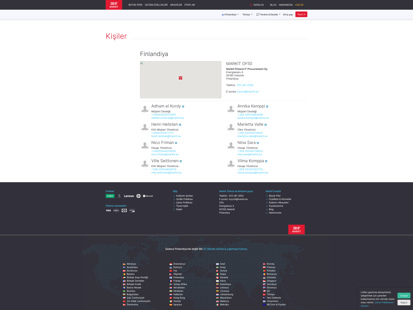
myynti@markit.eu (248, 91)
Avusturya (132, 270)
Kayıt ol (301, 14)
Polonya (271, 267)
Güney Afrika (180, 284)
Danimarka (132, 304)
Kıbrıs (223, 280)
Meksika (224, 304)
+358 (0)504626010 (163, 169)
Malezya (224, 301)
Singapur (271, 280)
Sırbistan (271, 277)
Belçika (130, 274)
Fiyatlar (190, 4)
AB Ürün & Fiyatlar (276, 304)
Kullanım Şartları (184, 195)
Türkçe (246, 14)
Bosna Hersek (134, 287)
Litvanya (224, 291)
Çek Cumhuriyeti (135, 297)
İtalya (223, 274)
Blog (273, 4)
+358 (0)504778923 (250, 151)
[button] (180, 78)
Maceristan (226, 297)
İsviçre (223, 270)
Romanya (272, 274)
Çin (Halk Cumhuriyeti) (138, 301)
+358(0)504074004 (163, 151)
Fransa (177, 280)
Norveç (271, 263)
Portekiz (271, 270)
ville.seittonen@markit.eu (166, 172)
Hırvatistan (179, 287)
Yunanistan (272, 301)
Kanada (224, 277)
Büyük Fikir (135, 4)
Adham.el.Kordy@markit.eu (167, 117)
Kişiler (299, 4)
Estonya (177, 267)
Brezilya (131, 291)
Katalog (259, 4)
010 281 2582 (245, 85)
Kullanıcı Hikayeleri (278, 202)
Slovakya (272, 284)
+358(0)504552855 (163, 114)
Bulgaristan (133, 294)
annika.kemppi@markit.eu (253, 117)
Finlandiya (178, 277)
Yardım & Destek (269, 14)
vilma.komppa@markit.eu (252, 172)
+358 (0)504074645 (250, 132)
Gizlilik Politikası (184, 199)
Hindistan (178, 291)
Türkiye (271, 294)
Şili (268, 291)
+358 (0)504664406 (250, 114)
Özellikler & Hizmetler (280, 199)
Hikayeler (176, 4)
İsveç (223, 267)
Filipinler (177, 274)
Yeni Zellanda (274, 297)
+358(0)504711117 (162, 132)
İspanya (177, 304)
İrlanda (177, 301)
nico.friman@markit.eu (165, 154)
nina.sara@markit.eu (249, 154)
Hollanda (178, 294)
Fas (175, 270)
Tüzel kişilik (182, 205)
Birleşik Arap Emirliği (137, 277)
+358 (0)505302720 (250, 169)
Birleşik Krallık (134, 284)
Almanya (131, 263)
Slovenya (272, 287)
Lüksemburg (226, 294)
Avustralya (132, 267)
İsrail (222, 263)
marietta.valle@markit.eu (252, 136)
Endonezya (179, 263)
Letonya (224, 287)
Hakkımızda (286, 4)
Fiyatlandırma (276, 205)
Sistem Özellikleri (156, 4)
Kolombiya (225, 284)
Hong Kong (179, 297)
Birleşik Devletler (135, 280)
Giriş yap (288, 14)
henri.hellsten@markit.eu (166, 136)
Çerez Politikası (184, 202)
